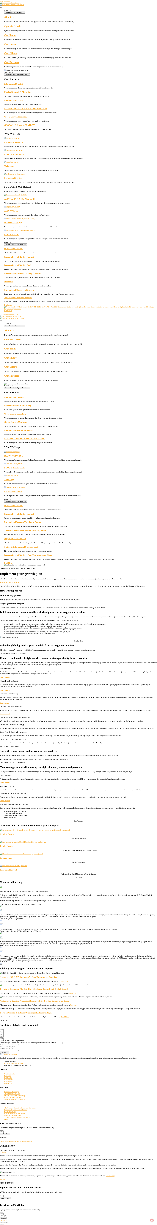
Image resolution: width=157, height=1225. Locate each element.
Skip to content (5, 1)
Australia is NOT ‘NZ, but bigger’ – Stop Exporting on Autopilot (28, 977)
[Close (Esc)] (7, 1222)
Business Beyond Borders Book (18, 265)
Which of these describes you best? (12, 1041)
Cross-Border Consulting (15, 414)
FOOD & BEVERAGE (14, 154)
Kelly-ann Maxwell (8, 870)
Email (2, 1216)
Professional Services (13, 178)
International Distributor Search (18, 430)
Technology (9, 166)
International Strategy (14, 84)
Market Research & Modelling (17, 92)
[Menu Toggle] (1, 7)
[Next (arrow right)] (3, 1224)
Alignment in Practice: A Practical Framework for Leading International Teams (35, 1001)
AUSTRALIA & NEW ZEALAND (19, 199)
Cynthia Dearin (12, 26)
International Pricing (13, 100)
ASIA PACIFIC (11, 211)
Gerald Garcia (6, 846)
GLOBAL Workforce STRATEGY (19, 125)
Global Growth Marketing (15, 117)
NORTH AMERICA (13, 223)
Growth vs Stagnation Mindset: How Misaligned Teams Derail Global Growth (34, 989)
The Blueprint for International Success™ (18, 298)
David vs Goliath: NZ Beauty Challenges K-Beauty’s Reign (26, 1013)
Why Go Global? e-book (15, 539)
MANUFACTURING (13, 142)
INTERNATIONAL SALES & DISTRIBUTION (25, 108)
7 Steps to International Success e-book (21, 547)
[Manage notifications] (152, 1220)
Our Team (10, 35)
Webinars (8, 282)
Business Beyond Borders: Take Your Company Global (28, 555)
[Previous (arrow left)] (1, 1224)
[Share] (5, 1222)
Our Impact (10, 44)
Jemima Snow (6, 858)
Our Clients (10, 53)
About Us (9, 17)
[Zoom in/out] (1, 1222)
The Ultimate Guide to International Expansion (25, 530)
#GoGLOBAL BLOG (13, 249)
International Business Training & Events (22, 273)
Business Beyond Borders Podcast (19, 257)
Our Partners (11, 62)
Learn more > (5, 677)
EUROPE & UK (11, 234)
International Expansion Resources (19, 290)
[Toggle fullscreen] (3, 1222)
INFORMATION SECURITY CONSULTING (24, 438)
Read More (64, 981)
